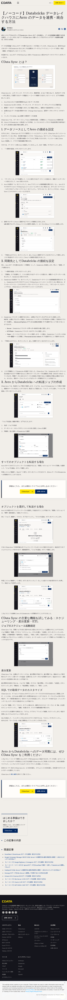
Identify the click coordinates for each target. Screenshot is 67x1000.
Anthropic (21, 960)
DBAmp (20, 937)
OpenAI (20, 974)
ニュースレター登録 (7, 972)
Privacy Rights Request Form (34, 991)
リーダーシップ (55, 940)
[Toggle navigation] (17, 3)
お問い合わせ (58, 3)
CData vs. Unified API (40, 946)
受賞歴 (52, 937)
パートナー (37, 940)
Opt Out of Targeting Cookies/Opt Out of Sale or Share (50, 994)
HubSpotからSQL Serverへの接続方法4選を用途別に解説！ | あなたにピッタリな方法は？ (33, 870)
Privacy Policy (30, 989)
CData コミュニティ (7, 960)
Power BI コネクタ (7, 948)
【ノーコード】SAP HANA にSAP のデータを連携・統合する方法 (25, 885)
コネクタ (36, 929)
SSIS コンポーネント (23, 934)
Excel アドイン (6, 945)
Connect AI (21, 931)
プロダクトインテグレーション (41, 932)
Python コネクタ (6, 937)
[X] (6, 912)
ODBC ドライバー (7, 929)
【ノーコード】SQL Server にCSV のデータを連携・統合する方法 (25, 879)
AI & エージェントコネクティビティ (41, 937)
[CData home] (7, 3)
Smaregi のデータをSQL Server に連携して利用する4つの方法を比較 (26, 873)
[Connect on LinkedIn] (65, 29)
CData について (55, 929)
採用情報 (53, 945)
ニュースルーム (55, 934)
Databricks (21, 963)
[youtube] (9, 912)
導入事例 (13, 774)
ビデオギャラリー (7, 977)
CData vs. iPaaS (38, 943)
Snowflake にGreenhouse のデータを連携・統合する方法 (22, 854)
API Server (5, 940)
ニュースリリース (55, 931)
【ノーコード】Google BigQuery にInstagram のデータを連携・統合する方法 (29, 862)
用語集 (4, 974)
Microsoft (21, 969)
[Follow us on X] (62, 29)
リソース (4, 969)
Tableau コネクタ (7, 951)
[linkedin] (3, 912)
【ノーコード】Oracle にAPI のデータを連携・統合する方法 (23, 882)
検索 (50, 2)
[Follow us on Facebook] (59, 29)
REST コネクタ (6, 942)
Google (20, 966)
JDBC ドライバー (7, 931)
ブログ (4, 966)
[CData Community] (16, 912)
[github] (13, 912)
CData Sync (21, 929)
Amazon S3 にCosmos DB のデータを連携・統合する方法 (23, 876)
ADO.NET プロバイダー (8, 934)
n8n (19, 972)
